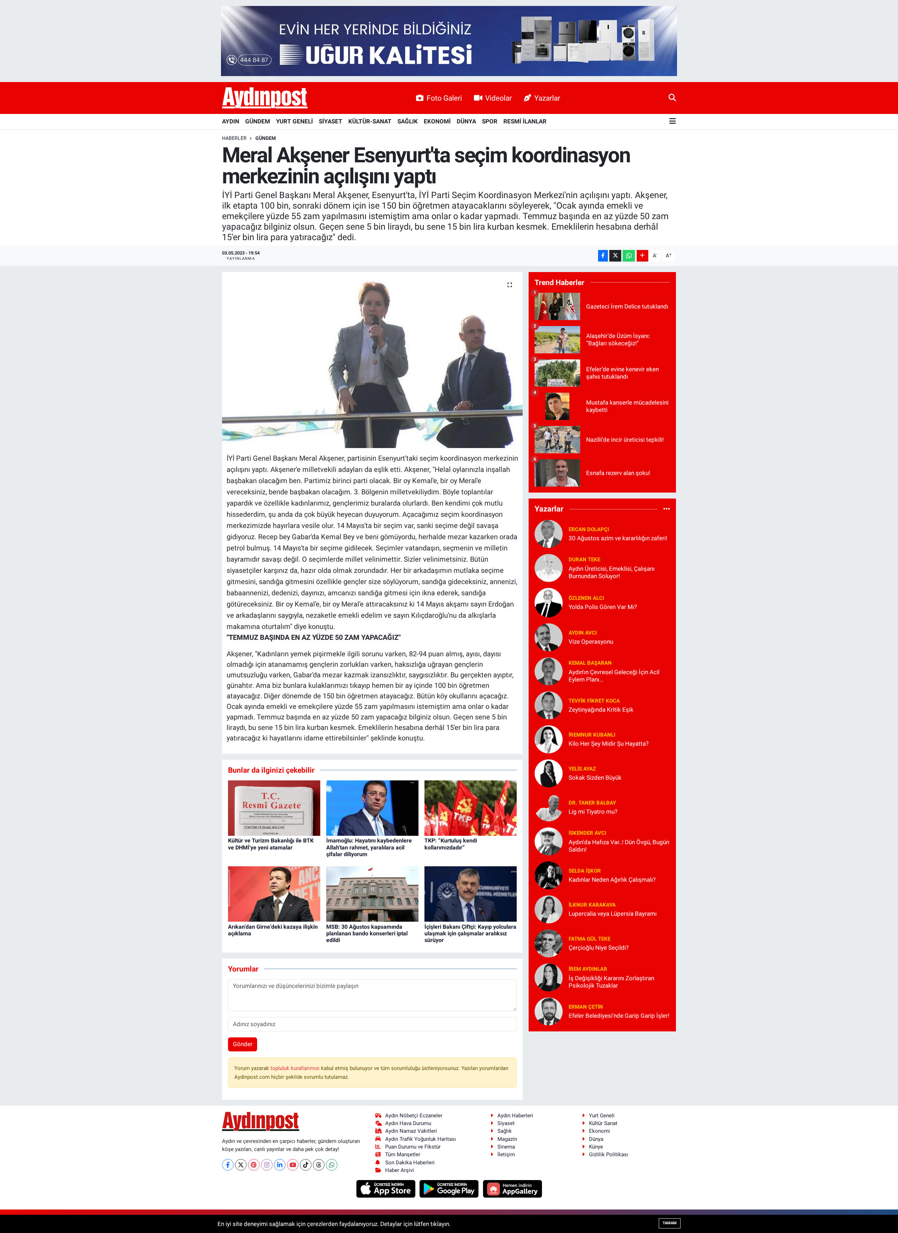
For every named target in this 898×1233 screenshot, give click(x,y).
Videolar (498, 98)
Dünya (596, 1139)
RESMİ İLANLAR (525, 121)
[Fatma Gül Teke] (549, 942)
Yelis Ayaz (582, 769)
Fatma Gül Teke (589, 939)
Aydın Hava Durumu (408, 1123)
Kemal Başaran (590, 663)
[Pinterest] (254, 1165)
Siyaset (506, 1123)
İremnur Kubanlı (592, 735)
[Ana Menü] (672, 121)
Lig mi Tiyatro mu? (593, 811)
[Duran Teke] (549, 567)
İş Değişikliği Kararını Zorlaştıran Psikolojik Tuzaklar (611, 982)
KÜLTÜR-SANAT (369, 121)
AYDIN (230, 121)
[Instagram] (267, 1165)
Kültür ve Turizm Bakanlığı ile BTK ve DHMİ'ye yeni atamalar (271, 844)
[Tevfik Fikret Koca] (549, 704)
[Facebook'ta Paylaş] (603, 256)
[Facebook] (228, 1165)
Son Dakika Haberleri (410, 1162)
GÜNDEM (257, 121)
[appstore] (386, 1188)
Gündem (265, 138)
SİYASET (330, 121)
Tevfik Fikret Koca (594, 701)
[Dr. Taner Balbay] (549, 806)
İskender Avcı (587, 833)
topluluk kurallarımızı (295, 1068)
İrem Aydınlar (588, 969)
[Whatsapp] (331, 1165)
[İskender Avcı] (549, 840)
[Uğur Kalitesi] (449, 40)
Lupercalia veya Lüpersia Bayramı (613, 913)
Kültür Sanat (603, 1123)
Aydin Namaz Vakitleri (411, 1131)
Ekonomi (599, 1131)
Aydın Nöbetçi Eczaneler (413, 1115)
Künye (596, 1147)
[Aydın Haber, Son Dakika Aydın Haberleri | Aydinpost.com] (265, 98)
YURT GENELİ (294, 121)
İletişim (506, 1154)
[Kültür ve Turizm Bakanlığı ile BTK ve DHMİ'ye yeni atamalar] (274, 807)
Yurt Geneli (602, 1115)
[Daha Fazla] (642, 256)
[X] (241, 1165)
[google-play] (450, 1188)
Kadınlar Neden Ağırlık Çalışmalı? (612, 879)
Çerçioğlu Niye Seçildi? (599, 947)
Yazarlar (547, 98)
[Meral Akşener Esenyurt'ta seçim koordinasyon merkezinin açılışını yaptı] (372, 360)
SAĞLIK (407, 121)
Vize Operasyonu (591, 641)
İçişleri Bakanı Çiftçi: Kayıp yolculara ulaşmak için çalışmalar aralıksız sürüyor (470, 933)
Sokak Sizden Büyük (595, 777)
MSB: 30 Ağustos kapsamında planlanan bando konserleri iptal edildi (367, 933)
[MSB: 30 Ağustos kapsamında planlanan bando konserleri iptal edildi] (372, 893)
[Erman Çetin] (549, 1010)
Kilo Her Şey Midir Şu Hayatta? (609, 743)
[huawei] (512, 1188)
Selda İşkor (585, 871)
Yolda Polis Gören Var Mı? (603, 606)
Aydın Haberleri (515, 1115)
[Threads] (318, 1165)
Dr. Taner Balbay (592, 803)
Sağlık (504, 1131)
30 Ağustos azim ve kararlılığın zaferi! (618, 538)
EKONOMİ (437, 121)
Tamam (670, 1223)
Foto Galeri (444, 98)
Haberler (234, 138)
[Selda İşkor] (549, 874)
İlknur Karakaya (592, 905)
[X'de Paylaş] (615, 256)
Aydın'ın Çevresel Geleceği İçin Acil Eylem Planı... (614, 676)
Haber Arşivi (399, 1170)
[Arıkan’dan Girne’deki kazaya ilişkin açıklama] (274, 893)
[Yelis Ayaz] (549, 772)
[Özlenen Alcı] (549, 601)
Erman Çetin (586, 1007)
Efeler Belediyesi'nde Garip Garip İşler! (619, 1015)
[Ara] (672, 97)
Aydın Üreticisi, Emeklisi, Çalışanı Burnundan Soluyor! (612, 572)
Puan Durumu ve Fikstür (413, 1147)
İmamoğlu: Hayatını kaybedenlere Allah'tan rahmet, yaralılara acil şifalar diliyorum (369, 847)
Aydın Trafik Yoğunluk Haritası (420, 1139)
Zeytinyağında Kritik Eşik (601, 709)
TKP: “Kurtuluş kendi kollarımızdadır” (450, 844)
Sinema (506, 1147)
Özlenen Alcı (586, 598)
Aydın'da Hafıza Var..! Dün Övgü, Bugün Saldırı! (619, 846)
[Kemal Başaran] (549, 670)
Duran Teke (584, 559)
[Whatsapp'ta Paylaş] (629, 256)
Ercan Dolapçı (589, 529)
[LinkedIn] (280, 1165)
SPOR (489, 121)
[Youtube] (293, 1165)
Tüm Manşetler (402, 1154)
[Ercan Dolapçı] (549, 533)
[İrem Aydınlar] (549, 976)
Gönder (243, 1044)
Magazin (507, 1139)
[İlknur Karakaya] (549, 908)
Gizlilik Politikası (608, 1154)
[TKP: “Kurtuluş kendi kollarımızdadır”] (470, 807)
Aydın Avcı (583, 633)
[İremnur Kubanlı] (549, 738)
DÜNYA (466, 121)
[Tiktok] (305, 1165)
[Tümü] (666, 509)
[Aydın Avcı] (549, 636)
